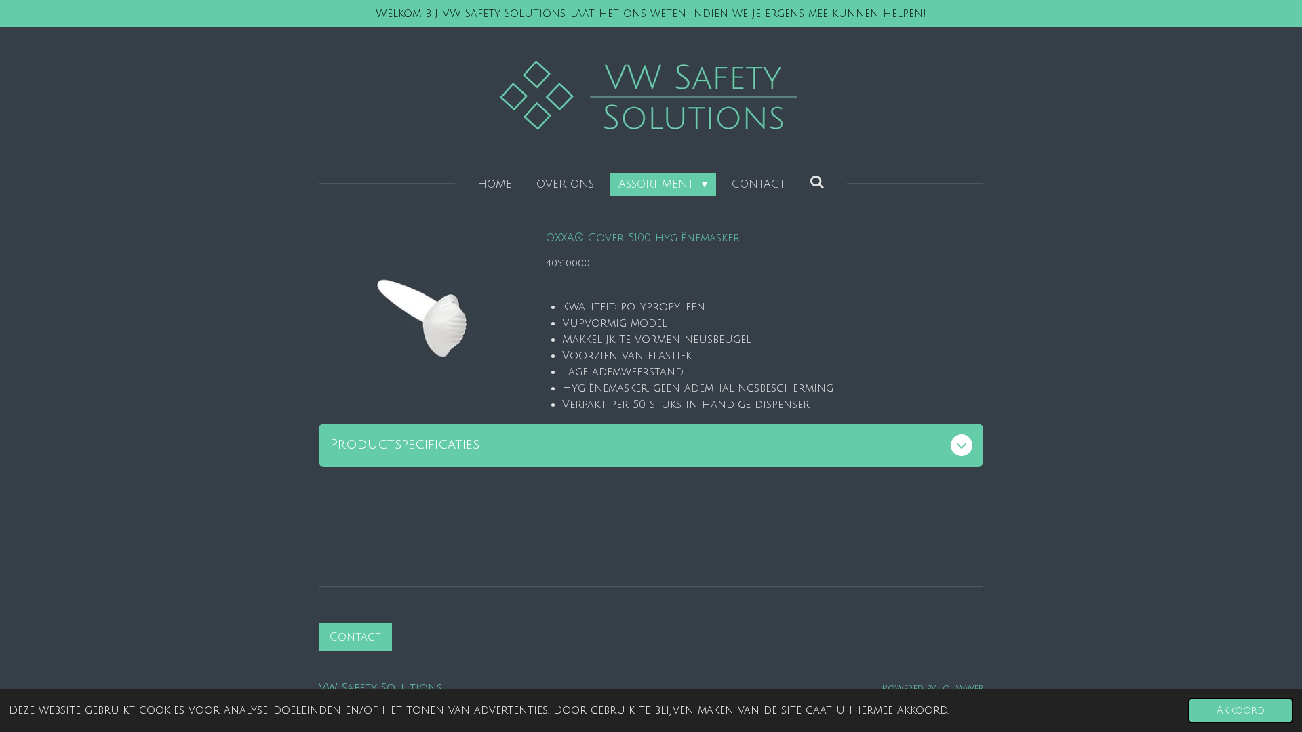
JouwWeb (961, 688)
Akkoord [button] (1241, 711)
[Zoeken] (817, 182)
